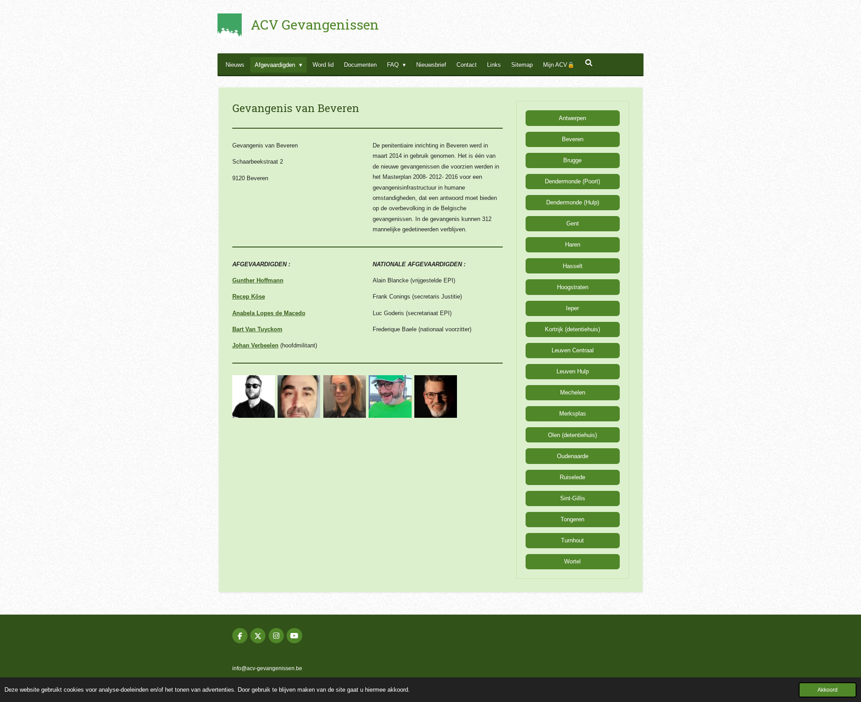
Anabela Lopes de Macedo (268, 313)
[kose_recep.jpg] (299, 397)
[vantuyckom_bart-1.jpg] (390, 397)
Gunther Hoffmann (257, 280)
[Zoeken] (588, 63)
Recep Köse (248, 296)
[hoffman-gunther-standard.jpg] (253, 397)
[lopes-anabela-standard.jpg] (345, 397)
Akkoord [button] (828, 690)
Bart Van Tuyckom (257, 329)
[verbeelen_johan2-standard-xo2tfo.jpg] (436, 397)
